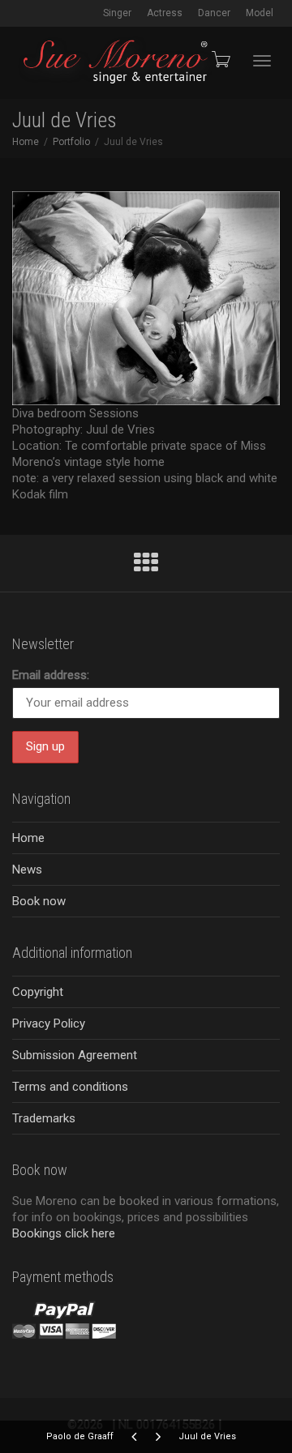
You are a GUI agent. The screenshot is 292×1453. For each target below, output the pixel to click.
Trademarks (43, 1118)
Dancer (214, 13)
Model (259, 13)
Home (28, 838)
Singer (117, 13)
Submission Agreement (74, 1055)
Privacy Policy (48, 1023)
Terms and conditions (70, 1086)
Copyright (37, 992)
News (27, 869)
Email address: (50, 675)
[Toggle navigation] (262, 61)
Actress (164, 13)
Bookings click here (63, 1233)
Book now (39, 901)
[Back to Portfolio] (146, 567)
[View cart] (220, 59)
